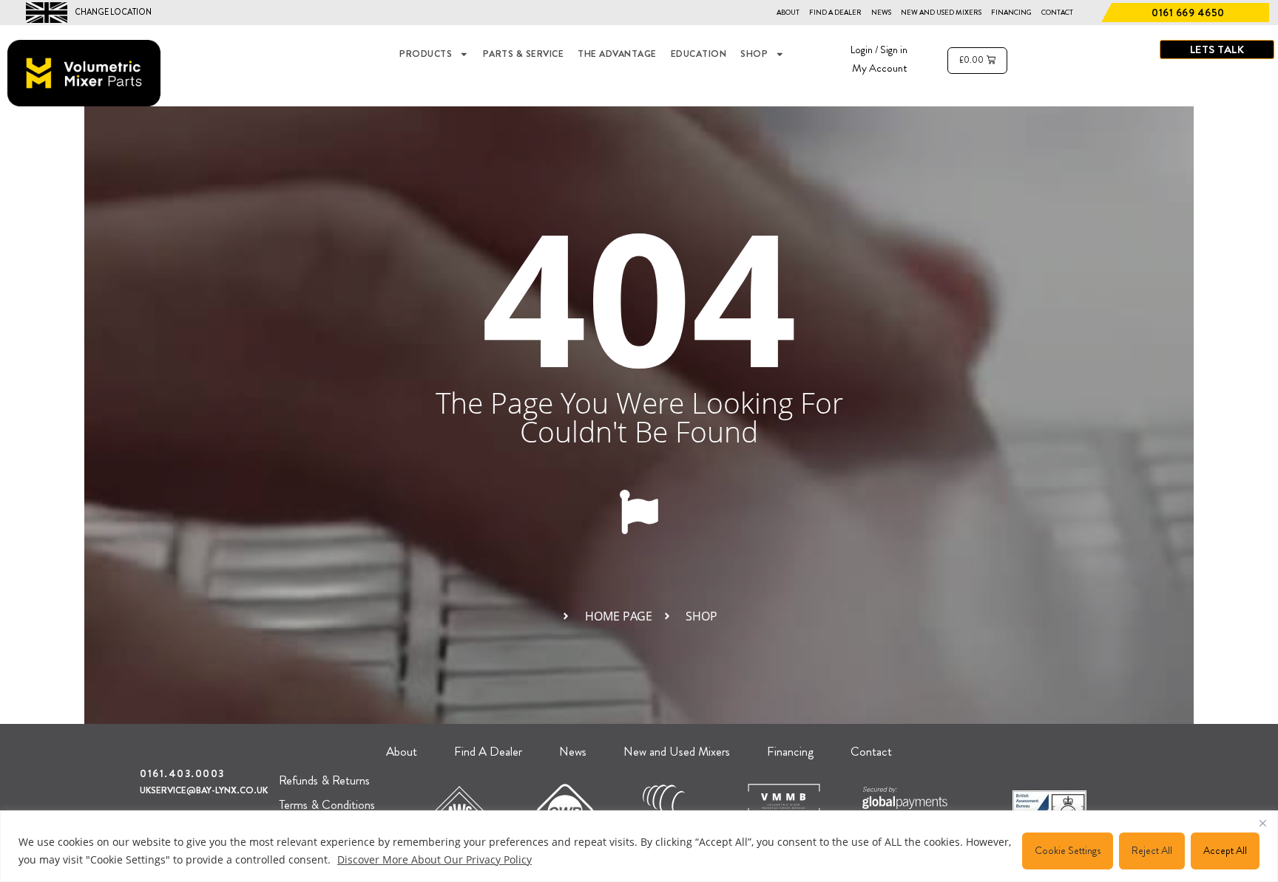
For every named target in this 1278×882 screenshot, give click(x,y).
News (881, 12)
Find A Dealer (835, 12)
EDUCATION (699, 54)
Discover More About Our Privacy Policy (434, 859)
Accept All (1225, 850)
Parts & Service (523, 54)
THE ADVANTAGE (617, 54)
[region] (639, 846)
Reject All (1152, 850)
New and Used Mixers (941, 12)
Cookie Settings (1067, 850)
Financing (1011, 12)
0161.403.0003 (182, 773)
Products (425, 54)
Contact (1057, 12)
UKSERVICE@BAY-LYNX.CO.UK (204, 790)
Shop (754, 54)
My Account (879, 68)
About (788, 12)
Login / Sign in (879, 49)
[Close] (1262, 823)
